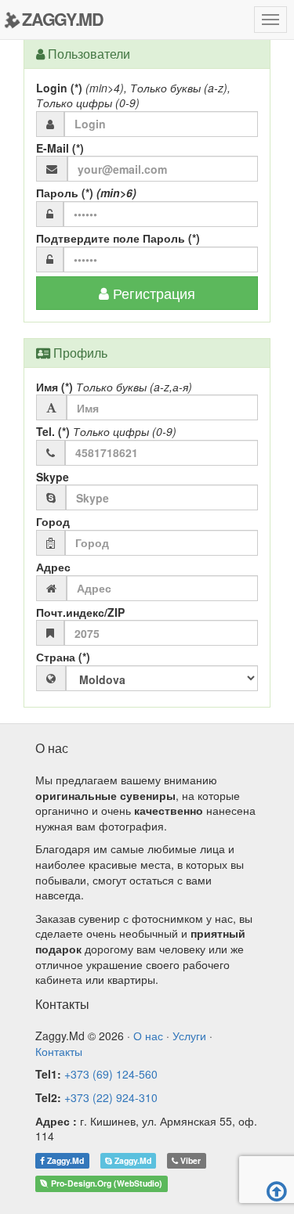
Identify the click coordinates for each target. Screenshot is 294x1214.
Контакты (58, 1051)
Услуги (190, 1035)
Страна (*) (63, 657)
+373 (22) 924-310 (111, 1097)
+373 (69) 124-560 (111, 1074)
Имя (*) (114, 387)
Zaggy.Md (64, 1160)
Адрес (53, 567)
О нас (149, 1035)
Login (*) (133, 96)
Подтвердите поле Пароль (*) (118, 238)
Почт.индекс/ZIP (80, 612)
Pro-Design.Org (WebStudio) (105, 1183)
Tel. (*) (106, 431)
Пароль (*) (86, 193)
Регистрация (152, 293)
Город (53, 521)
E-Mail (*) (60, 148)
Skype (52, 477)
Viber (189, 1160)
